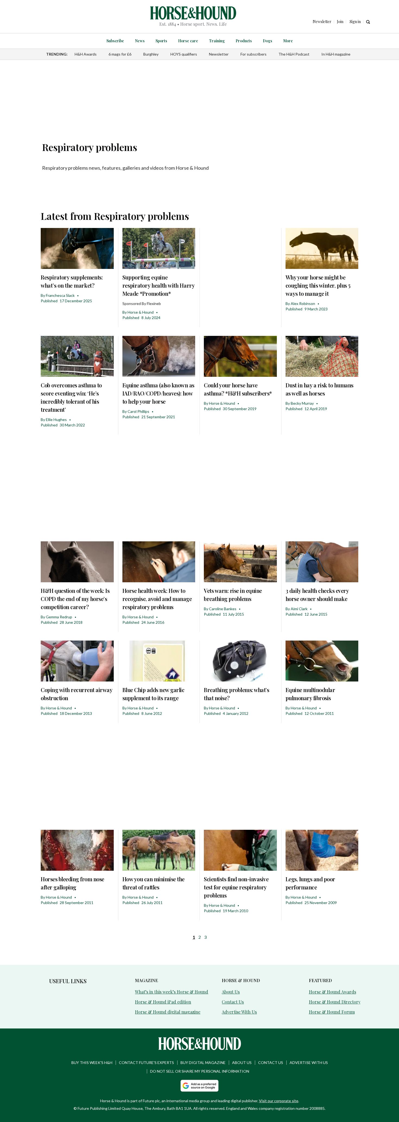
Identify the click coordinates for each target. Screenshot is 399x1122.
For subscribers (253, 54)
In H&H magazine (335, 54)
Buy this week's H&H (91, 1062)
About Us (231, 992)
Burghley (151, 54)
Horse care (188, 40)
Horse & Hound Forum (332, 1012)
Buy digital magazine (203, 1062)
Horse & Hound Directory (334, 1002)
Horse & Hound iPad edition (163, 1002)
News (140, 40)
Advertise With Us (239, 1012)
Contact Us (233, 1002)
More (288, 40)
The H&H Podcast (293, 54)
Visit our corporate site (278, 1100)
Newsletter (219, 54)
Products (244, 40)
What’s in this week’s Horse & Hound (171, 992)
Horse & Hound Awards (332, 992)
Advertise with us (309, 1062)
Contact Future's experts (146, 1062)
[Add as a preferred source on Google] (199, 1086)
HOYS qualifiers (183, 54)
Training (217, 40)
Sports (161, 40)
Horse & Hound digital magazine (167, 1012)
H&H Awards (86, 54)
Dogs (267, 40)
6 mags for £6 (120, 54)
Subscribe (115, 40)
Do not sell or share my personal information (199, 1071)
